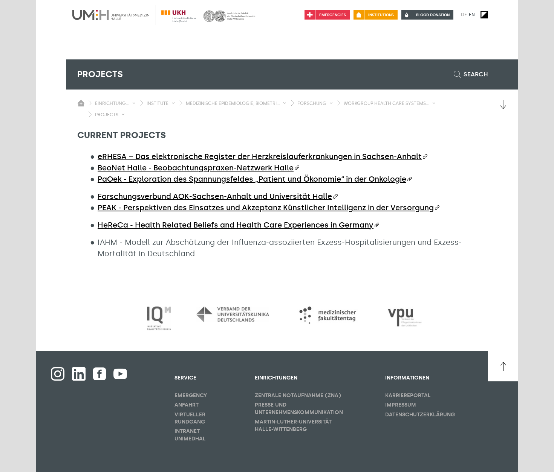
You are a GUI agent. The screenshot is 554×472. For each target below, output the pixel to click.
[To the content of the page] (503, 104)
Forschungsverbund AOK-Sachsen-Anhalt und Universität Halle (215, 196)
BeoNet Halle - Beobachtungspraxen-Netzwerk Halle (196, 167)
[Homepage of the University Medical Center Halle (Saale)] (110, 14)
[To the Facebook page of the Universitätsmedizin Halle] (57, 373)
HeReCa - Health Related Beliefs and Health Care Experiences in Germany (235, 224)
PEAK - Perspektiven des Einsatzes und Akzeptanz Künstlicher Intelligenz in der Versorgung (266, 207)
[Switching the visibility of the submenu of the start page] (81, 103)
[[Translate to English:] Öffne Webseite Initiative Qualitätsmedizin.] (158, 319)
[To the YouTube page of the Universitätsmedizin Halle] (120, 373)
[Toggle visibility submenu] (134, 103)
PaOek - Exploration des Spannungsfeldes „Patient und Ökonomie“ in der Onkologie (252, 179)
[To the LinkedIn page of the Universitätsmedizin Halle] (78, 373)
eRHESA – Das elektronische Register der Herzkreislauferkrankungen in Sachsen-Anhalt (260, 156)
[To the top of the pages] (503, 366)
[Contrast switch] (484, 14)
